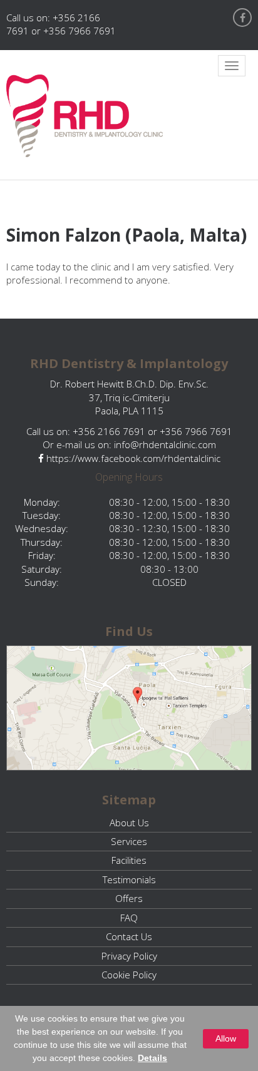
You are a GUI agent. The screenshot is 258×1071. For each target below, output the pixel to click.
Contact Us (129, 936)
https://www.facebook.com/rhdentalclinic (132, 458)
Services (129, 841)
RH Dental (84, 116)
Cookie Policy (129, 974)
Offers (129, 898)
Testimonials (129, 879)
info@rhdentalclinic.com (165, 444)
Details (152, 1058)
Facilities (129, 860)
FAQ (129, 917)
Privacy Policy (129, 956)
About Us (129, 822)
